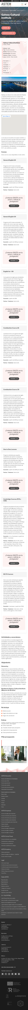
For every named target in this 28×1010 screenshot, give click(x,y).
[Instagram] (9, 974)
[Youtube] (15, 974)
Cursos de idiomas (5, 10)
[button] (6, 28)
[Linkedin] (12, 974)
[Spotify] (19, 974)
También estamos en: (6, 971)
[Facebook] (2, 974)
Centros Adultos (13, 10)
